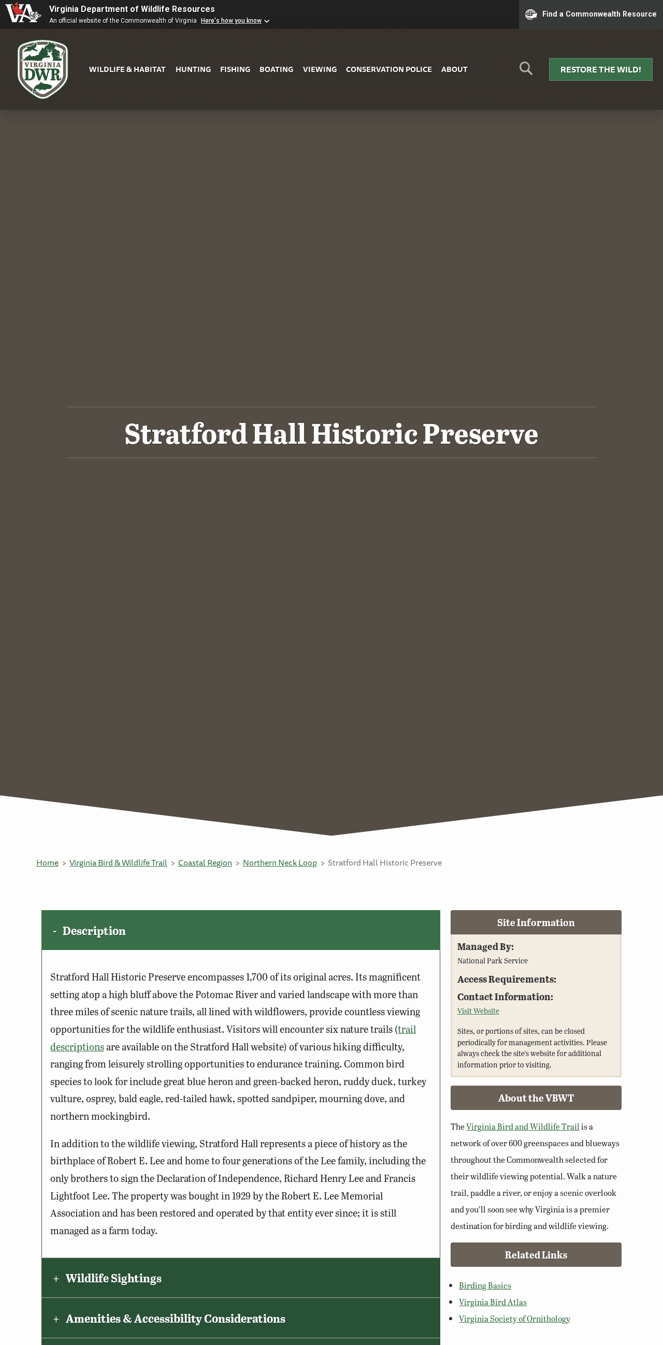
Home (47, 862)
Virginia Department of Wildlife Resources (132, 9)
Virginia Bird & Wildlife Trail (118, 862)
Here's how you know (231, 20)
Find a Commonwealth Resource (599, 13)
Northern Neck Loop (280, 862)
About (454, 69)
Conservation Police (389, 69)
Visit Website (478, 1010)
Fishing (235, 69)
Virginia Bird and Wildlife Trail (523, 1126)
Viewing (320, 69)
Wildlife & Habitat (127, 69)
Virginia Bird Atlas (493, 1302)
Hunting (193, 69)
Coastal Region (205, 862)
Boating (276, 69)
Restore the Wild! (600, 69)
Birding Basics (485, 1285)
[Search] (526, 72)
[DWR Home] (43, 69)
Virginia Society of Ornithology (514, 1318)
